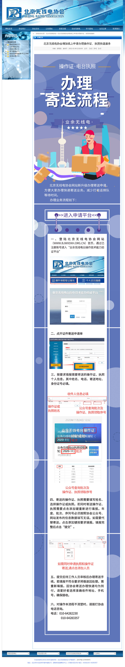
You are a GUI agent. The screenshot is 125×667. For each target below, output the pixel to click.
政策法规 (62, 29)
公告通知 (49, 29)
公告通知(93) (14, 47)
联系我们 (116, 29)
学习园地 (89, 29)
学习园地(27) (14, 51)
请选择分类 (11, 42)
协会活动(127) (15, 44)
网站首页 (8, 29)
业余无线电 (76, 29)
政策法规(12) (14, 49)
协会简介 (22, 29)
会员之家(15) (14, 56)
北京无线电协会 (51, 33)
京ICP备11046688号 (83, 660)
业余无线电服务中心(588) (19, 54)
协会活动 (35, 29)
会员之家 (102, 29)
